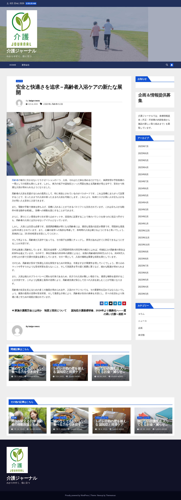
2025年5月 (143, 160)
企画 (140, 328)
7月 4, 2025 (102, 429)
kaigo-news (34, 100)
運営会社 (25, 65)
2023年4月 (143, 287)
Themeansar (110, 495)
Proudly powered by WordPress (77, 495)
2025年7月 (143, 146)
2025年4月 (143, 167)
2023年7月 (143, 266)
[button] (167, 65)
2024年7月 (143, 181)
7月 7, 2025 (60, 429)
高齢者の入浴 (57, 104)
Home (13, 65)
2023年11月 (144, 237)
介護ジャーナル (21, 50)
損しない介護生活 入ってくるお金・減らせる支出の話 (110, 371)
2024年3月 (143, 209)
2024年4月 (143, 202)
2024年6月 (143, 188)
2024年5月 (143, 195)
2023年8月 (143, 259)
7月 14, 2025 (19, 429)
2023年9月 (143, 252)
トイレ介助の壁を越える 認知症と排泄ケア (68, 370)
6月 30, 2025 (145, 429)
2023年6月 (143, 273)
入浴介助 (47, 104)
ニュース (19, 81)
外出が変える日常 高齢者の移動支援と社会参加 (27, 424)
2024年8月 (143, 174)
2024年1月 (143, 223)
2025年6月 (143, 153)
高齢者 (15, 180)
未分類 (141, 335)
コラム (14, 365)
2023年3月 (143, 294)
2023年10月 (144, 245)
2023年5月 (143, 280)
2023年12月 (144, 230)
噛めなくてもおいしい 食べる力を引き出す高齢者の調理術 (27, 371)
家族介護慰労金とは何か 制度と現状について (40, 310)
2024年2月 (143, 216)
